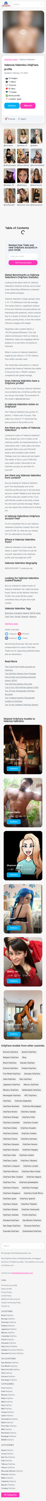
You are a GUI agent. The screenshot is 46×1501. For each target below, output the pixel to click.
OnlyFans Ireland (26, 1155)
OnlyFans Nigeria (33, 1177)
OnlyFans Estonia (10, 1133)
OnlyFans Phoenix (11, 1188)
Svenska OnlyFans (11, 1231)
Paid (7, 616)
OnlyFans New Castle (31, 1171)
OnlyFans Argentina (23, 1101)
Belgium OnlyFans (11, 1057)
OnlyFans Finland (29, 1133)
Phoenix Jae (13, 759)
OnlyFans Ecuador (28, 1128)
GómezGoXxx (14, 1024)
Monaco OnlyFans (10, 1090)
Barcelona (9, 613)
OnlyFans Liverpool (11, 1166)
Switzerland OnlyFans (32, 1231)
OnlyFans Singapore (11, 1193)
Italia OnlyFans (9, 1079)
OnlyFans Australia (11, 1106)
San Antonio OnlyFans (32, 1220)
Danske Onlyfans (27, 1063)
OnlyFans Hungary (30, 1150)
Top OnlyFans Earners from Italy (18, 684)
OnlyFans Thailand (29, 1204)
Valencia (32, 616)
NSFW (32, 613)
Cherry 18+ (12, 971)
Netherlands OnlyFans (31, 1090)
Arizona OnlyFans (10, 1052)
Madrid (26, 613)
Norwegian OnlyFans (12, 1095)
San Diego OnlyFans (11, 1226)
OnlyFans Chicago (10, 1117)
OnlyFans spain (10, 59)
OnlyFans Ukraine (10, 1209)
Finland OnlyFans (29, 1068)
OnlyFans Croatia (30, 1122)
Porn (12, 616)
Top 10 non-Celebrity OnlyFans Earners (21, 705)
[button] (11, 634)
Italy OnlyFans (25, 1079)
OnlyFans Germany (29, 1139)
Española (18, 613)
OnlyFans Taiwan (10, 1204)
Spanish (24, 616)
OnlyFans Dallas (10, 1128)
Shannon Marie (15, 865)
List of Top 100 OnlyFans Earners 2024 (21, 687)
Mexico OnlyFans (31, 1084)
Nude (38, 613)
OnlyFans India (9, 1155)
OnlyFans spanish (27, 1198)
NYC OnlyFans (30, 1095)
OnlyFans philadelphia (28, 1182)
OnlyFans (7, 1101)
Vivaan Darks (13, 812)
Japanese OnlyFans (11, 1084)
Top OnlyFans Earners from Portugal (20, 673)
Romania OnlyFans (11, 1220)
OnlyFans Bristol (10, 1112)
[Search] (42, 4)
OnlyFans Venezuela (30, 1209)
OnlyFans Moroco (10, 1171)
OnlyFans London (30, 1166)
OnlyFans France (10, 1139)
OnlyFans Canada (28, 1112)
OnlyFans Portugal (30, 1188)
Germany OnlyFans (32, 1074)
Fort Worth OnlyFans (11, 1074)
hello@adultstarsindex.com (22, 1273)
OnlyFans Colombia (11, 1122)
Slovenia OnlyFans (32, 1226)
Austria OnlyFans (29, 1052)
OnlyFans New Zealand (13, 1177)
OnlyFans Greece (30, 1144)
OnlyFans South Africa (33, 1193)
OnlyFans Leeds (10, 1160)
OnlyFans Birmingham (32, 1106)
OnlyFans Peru (9, 1182)
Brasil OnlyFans (9, 1063)
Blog (24, 1057)
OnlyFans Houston (11, 1150)
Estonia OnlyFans (10, 1068)
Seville (17, 616)
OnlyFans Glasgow (11, 1144)
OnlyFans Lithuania (29, 1160)
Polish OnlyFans (29, 1215)
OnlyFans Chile (28, 1117)
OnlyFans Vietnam (11, 1215)
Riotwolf (11, 918)
